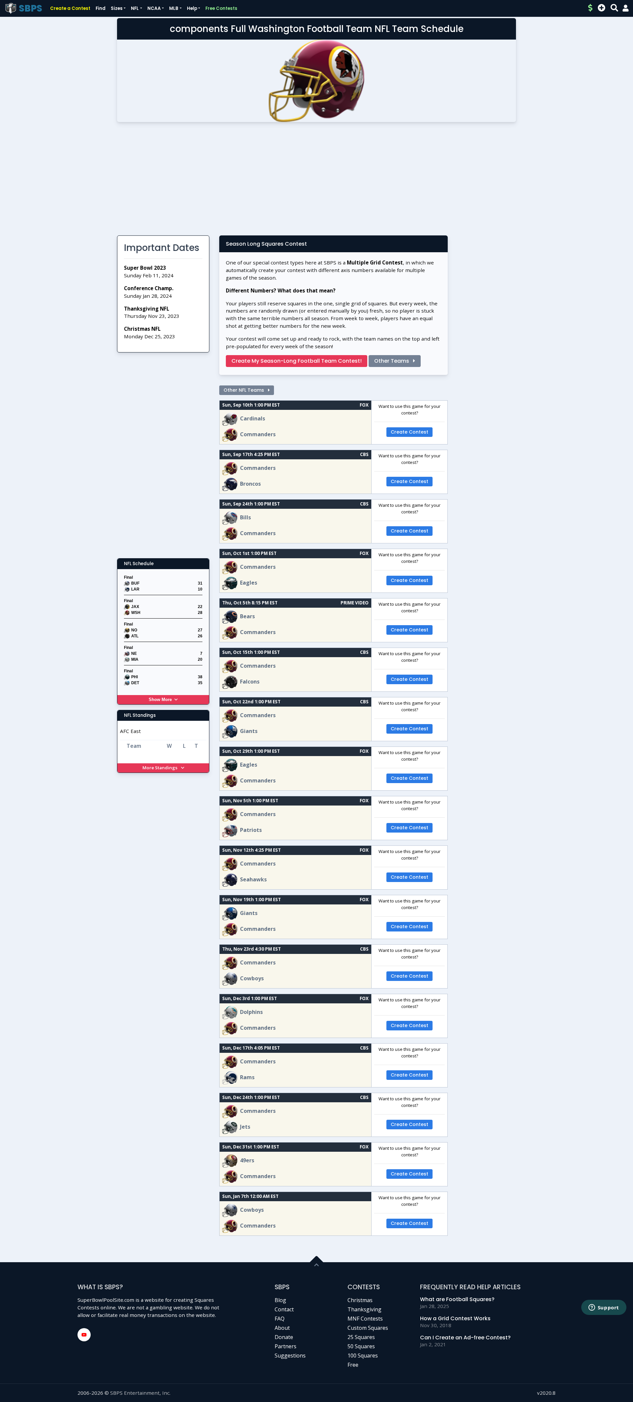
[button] (625, 8)
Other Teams (392, 361)
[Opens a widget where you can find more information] (603, 1308)
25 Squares (361, 1337)
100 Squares (362, 1355)
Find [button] (101, 8)
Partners (285, 1346)
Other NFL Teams (244, 390)
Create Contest (409, 432)
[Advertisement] (316, 181)
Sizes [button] (117, 8)
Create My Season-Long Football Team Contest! (296, 361)
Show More (160, 699)
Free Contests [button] (221, 8)
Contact (284, 1309)
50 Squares (361, 1346)
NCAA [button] (154, 8)
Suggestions (290, 1355)
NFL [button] (135, 8)
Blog (280, 1300)
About (282, 1327)
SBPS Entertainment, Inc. (140, 1392)
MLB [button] (173, 8)
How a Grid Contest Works (455, 1318)
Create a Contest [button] (70, 8)
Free (352, 1364)
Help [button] (192, 8)
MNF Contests (365, 1318)
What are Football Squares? (457, 1299)
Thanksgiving (364, 1309)
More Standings (160, 768)
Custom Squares (367, 1327)
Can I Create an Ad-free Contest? (465, 1337)
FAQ (280, 1318)
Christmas (360, 1300)
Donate (284, 1337)
